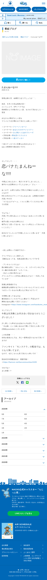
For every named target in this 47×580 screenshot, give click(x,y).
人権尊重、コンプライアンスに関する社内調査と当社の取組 (32, 558)
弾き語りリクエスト (19, 135)
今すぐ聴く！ (25, 80)
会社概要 (5, 545)
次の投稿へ (9, 391)
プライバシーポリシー (10, 552)
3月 (3, 428)
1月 (3, 433)
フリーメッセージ (20, 127)
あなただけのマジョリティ (23, 130)
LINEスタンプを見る (23, 513)
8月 (25, 414)
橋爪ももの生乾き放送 (10, 37)
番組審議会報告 (7, 549)
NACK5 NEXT (23, 9)
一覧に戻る (23, 391)
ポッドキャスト (39, 9)
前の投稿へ (38, 391)
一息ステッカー (18, 138)
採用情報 (5, 556)
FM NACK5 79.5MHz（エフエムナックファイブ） (23, 3)
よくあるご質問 (29, 552)
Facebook (22, 382)
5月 (3, 423)
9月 (3, 414)
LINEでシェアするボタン (27, 382)
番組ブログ (25, 37)
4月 (25, 423)
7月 (3, 419)
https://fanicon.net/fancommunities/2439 (20, 362)
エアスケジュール (7, 9)
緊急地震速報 (28, 549)
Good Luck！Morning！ (16, 15)
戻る (3, 3)
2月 (25, 428)
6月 (25, 419)
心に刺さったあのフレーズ (23, 132)
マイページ (10, 5)
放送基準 (27, 545)
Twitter (17, 382)
